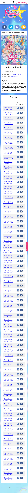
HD (21, 107)
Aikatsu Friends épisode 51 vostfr (8, 355)
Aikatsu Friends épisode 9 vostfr (8, 147)
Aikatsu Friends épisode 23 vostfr (8, 216)
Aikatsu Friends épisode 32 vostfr (8, 261)
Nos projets (17, 32)
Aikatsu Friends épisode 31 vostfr (8, 256)
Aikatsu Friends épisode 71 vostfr (8, 453)
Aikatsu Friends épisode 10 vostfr (8, 152)
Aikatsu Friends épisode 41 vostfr (8, 305)
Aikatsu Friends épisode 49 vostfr (8, 345)
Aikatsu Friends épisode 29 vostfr (8, 246)
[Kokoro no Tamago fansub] (14, 19)
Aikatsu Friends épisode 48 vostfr (8, 340)
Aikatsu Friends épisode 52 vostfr (8, 360)
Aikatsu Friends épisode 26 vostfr (8, 231)
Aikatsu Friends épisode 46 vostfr (8, 330)
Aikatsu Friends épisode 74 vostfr (8, 468)
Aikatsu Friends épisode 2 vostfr (8, 113)
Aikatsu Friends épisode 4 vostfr (8, 123)
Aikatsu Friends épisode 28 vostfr (8, 241)
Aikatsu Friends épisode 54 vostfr (8, 370)
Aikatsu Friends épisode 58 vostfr (8, 389)
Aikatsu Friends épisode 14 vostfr (8, 172)
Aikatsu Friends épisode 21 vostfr (8, 207)
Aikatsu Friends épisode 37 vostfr (8, 286)
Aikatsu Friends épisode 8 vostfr (8, 142)
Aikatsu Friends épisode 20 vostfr (8, 202)
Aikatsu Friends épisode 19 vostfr (8, 197)
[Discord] (17, 27)
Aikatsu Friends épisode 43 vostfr (8, 315)
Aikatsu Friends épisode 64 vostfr (8, 419)
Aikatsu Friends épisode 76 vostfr (8, 478)
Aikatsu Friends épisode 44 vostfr (8, 320)
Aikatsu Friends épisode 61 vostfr (8, 404)
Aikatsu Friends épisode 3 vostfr (8, 118)
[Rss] (23, 27)
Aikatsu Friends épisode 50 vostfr (8, 350)
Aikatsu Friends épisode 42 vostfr (8, 310)
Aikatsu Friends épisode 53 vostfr (8, 365)
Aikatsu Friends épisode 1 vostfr (8, 108)
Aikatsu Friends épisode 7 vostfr (8, 138)
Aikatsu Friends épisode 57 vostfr (8, 384)
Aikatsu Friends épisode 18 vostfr (8, 192)
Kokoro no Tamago (8, 32)
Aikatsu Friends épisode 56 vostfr (8, 379)
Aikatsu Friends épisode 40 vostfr (8, 300)
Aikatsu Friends (14, 73)
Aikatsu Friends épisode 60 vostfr (8, 399)
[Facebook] (4, 27)
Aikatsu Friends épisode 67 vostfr (8, 434)
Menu (3, 2)
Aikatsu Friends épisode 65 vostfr (8, 424)
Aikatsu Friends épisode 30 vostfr (8, 251)
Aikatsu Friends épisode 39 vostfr (8, 295)
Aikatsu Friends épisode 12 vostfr (8, 162)
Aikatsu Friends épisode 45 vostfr (8, 325)
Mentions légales (5, 487)
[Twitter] (10, 27)
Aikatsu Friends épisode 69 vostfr (8, 444)
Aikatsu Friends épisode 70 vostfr (8, 449)
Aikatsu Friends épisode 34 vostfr (8, 271)
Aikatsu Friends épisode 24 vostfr (8, 221)
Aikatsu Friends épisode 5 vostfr (8, 128)
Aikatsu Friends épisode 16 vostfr (8, 182)
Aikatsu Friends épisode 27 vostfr (8, 236)
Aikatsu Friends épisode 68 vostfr (8, 439)
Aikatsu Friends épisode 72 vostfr (8, 458)
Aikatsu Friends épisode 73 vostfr (8, 463)
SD (18, 107)
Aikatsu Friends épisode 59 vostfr (8, 394)
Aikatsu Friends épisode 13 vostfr (8, 167)
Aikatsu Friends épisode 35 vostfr (8, 276)
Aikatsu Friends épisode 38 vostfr (8, 291)
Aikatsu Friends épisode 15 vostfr (8, 177)
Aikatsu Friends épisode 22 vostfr (8, 212)
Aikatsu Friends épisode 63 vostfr (8, 414)
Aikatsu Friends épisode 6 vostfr (8, 133)
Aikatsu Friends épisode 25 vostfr (8, 226)
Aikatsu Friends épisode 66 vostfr (8, 429)
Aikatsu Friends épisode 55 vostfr (8, 374)
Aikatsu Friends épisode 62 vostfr (8, 409)
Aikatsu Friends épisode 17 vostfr (8, 187)
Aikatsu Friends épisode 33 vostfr (8, 266)
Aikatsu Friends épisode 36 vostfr (8, 281)
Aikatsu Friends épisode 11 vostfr (8, 157)
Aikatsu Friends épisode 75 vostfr (8, 473)
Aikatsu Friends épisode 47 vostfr (8, 335)
